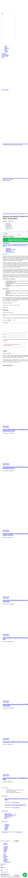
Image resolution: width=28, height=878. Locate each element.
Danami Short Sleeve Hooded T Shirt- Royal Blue (13, 213)
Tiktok (6, 829)
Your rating (5, 320)
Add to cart (5, 236)
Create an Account (5, 874)
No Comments (16, 802)
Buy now (11, 236)
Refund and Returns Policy (10, 814)
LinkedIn (6, 826)
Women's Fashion (10, 143)
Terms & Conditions (9, 815)
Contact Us (7, 817)
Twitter (6, 828)
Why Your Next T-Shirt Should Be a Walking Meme (15, 805)
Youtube (6, 827)
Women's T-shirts (17, 143)
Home (4, 143)
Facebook (7, 825)
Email (4, 336)
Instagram (7, 824)
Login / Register (7, 861)
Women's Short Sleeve (13, 245)
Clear (6, 233)
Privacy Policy (8, 813)
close (2, 865)
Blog (6, 818)
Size (4, 232)
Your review (6, 322)
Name (4, 334)
